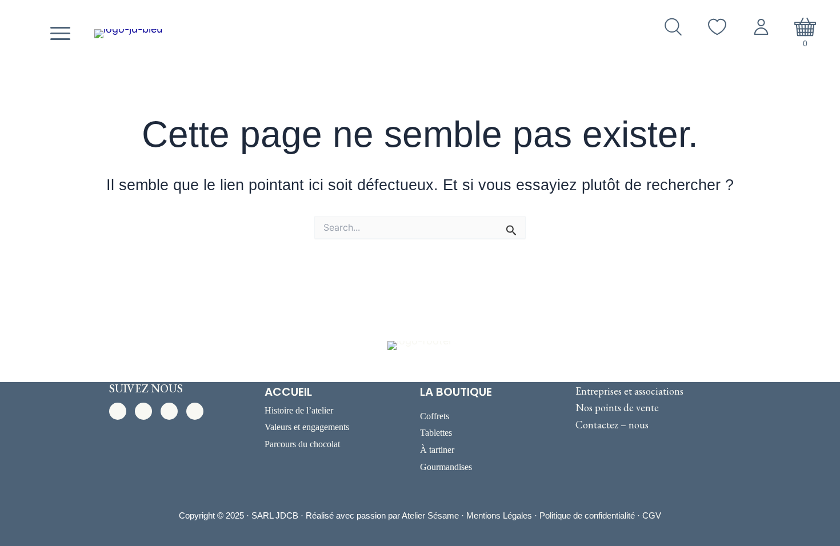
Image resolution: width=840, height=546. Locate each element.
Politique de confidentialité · (590, 515)
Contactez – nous (612, 424)
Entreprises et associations (629, 391)
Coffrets (434, 416)
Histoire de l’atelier (299, 410)
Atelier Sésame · (434, 515)
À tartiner (437, 450)
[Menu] (59, 33)
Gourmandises (446, 467)
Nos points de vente (617, 407)
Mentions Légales (499, 515)
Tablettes (436, 432)
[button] (117, 411)
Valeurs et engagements (307, 427)
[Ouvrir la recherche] (673, 27)
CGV (651, 515)
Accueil (288, 392)
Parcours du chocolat (302, 444)
